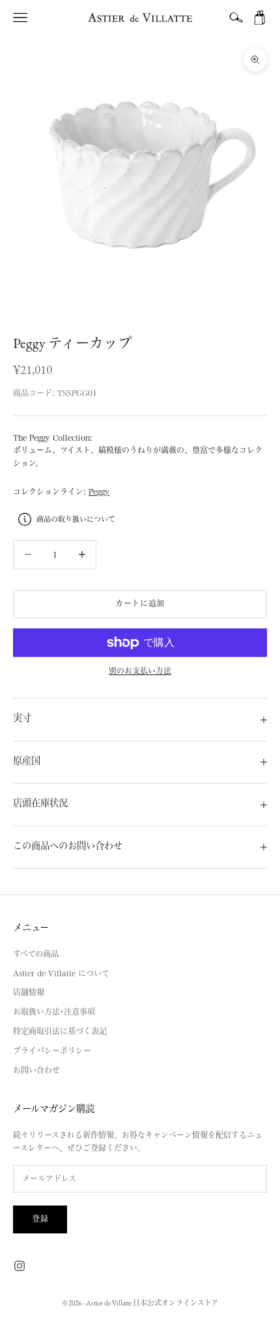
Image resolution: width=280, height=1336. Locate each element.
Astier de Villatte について (61, 973)
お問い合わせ (36, 1070)
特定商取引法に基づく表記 (60, 1031)
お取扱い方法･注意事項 (54, 1011)
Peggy (99, 491)
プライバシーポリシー (52, 1050)
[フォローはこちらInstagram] (19, 1265)
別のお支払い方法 (140, 670)
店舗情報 (28, 992)
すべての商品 (36, 954)
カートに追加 (140, 603)
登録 (40, 1218)
